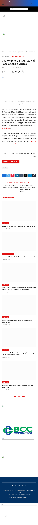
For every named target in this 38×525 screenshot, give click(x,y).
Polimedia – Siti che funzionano (23, 494)
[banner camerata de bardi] (19, 40)
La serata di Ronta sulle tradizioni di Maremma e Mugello (19, 257)
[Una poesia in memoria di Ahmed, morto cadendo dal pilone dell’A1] (19, 370)
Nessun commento (8, 68)
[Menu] (3, 4)
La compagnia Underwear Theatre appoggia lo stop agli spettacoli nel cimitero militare (18, 354)
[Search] (35, 4)
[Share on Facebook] (10, 71)
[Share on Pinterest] (15, 71)
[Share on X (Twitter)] (13, 71)
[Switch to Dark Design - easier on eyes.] (32, 4)
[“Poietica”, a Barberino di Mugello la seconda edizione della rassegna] (19, 305)
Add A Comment (19, 397)
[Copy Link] (18, 71)
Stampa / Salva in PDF (10, 161)
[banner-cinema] (19, 23)
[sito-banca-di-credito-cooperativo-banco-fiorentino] (18, 435)
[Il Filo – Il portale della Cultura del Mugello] (19, 3)
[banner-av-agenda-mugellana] (18, 407)
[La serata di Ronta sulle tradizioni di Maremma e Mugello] (19, 241)
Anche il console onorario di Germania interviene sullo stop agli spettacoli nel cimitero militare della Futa (19, 288)
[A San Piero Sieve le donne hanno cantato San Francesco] (19, 211)
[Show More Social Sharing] (22, 71)
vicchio (5, 168)
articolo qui (6, 128)
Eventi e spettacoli (17, 56)
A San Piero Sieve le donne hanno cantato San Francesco (18, 226)
